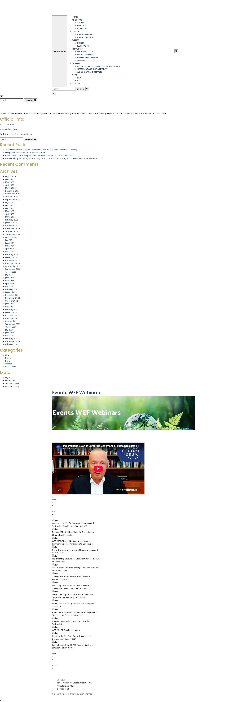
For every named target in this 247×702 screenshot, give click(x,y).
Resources (77, 48)
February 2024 (11, 254)
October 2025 (11, 196)
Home (75, 17)
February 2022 (11, 309)
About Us (77, 20)
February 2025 (11, 219)
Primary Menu (59, 51)
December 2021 (12, 315)
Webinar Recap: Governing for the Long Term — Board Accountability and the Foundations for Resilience (51, 158)
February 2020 (11, 344)
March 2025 (10, 216)
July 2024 (9, 240)
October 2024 (11, 231)
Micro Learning (85, 54)
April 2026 (9, 185)
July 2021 (9, 329)
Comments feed (12, 383)
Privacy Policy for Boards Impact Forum (74, 683)
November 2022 (12, 298)
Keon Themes (86, 694)
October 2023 (11, 266)
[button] (123, 498)
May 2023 (9, 280)
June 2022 (9, 303)
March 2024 (10, 251)
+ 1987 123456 (7, 124)
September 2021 (12, 324)
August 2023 (10, 272)
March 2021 (10, 335)
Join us (75, 31)
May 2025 (9, 211)
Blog (79, 80)
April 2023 (9, 283)
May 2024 (9, 245)
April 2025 (9, 214)
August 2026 (10, 176)
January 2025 (11, 222)
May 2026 (9, 182)
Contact (81, 25)
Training (76, 63)
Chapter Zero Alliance (67, 686)
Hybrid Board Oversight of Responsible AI (99, 66)
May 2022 (9, 306)
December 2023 (12, 260)
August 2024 (10, 237)
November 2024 (12, 228)
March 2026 (10, 188)
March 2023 (10, 286)
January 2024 (11, 257)
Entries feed (10, 380)
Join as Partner (85, 37)
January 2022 (11, 312)
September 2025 (12, 199)
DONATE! (76, 83)
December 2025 (12, 190)
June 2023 (9, 277)
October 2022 (11, 300)
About (80, 22)
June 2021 (9, 332)
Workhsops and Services (89, 72)
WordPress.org (12, 386)
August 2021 (10, 326)
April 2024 (9, 248)
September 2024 (12, 234)
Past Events (83, 46)
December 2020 (12, 341)
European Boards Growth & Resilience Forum (25, 152)
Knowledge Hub (85, 51)
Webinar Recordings (87, 57)
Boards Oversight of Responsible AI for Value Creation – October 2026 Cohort (40, 155)
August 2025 (10, 202)
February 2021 (11, 338)
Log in (7, 377)
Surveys (81, 60)
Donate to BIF (63, 689)
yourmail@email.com (9, 129)
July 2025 (9, 205)
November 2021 (12, 318)
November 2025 (12, 193)
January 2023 (11, 292)
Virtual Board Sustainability (92, 69)
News (74, 74)
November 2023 (12, 263)
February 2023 (11, 289)
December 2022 (12, 295)
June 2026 (9, 179)
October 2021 (11, 321)
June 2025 (9, 208)
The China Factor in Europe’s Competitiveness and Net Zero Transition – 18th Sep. (41, 149)
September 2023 (12, 269)
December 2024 (12, 225)
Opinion (8, 363)
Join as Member (84, 34)
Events (75, 40)
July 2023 (9, 274)
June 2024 (9, 243)
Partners (82, 28)
